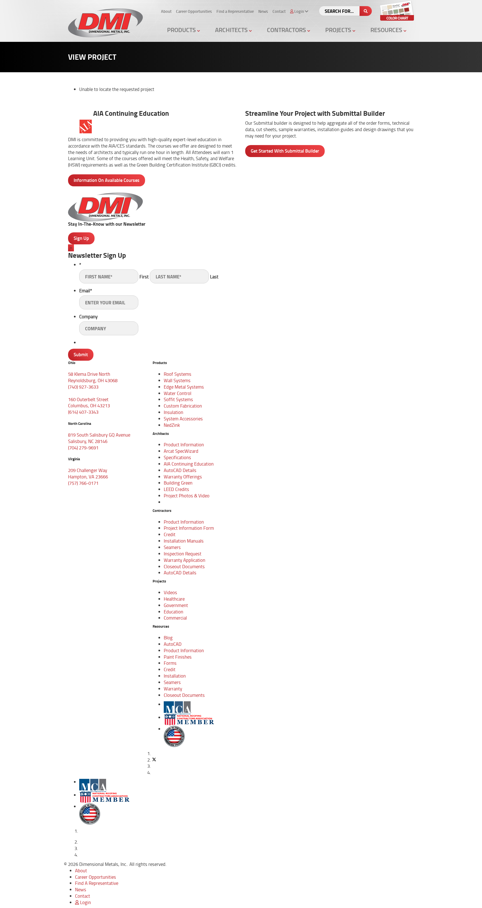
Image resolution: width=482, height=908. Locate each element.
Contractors (287, 29)
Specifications (177, 457)
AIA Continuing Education (189, 464)
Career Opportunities (194, 11)
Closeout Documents (184, 566)
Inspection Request (182, 553)
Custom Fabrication (183, 406)
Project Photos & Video (186, 495)
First (144, 277)
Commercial (175, 618)
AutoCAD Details (180, 470)
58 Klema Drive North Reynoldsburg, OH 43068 (92, 377)
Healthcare (174, 599)
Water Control (177, 393)
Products (182, 29)
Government (176, 605)
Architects (232, 29)
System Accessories (183, 418)
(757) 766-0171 (83, 483)
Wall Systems (177, 380)
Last (214, 277)
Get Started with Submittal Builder (285, 151)
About (166, 11)
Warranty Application (184, 560)
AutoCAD (173, 644)
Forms (170, 663)
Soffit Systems (178, 399)
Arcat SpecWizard (181, 451)
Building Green (178, 483)
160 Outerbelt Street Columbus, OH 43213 (89, 402)
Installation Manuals (184, 541)
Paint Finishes (178, 657)
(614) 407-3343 (83, 412)
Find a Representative (235, 11)
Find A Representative (96, 883)
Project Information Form (189, 528)
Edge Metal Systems (184, 387)
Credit (169, 534)
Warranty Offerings (183, 476)
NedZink (172, 425)
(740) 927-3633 (83, 387)
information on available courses (106, 180)
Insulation (173, 412)
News (263, 11)
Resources (387, 29)
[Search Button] (366, 11)
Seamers (172, 547)
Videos (170, 592)
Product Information (184, 444)
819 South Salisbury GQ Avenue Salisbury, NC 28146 (99, 438)
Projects (339, 29)
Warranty (173, 688)
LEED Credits (176, 489)
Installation (175, 676)
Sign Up (81, 238)
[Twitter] (154, 760)
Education (173, 611)
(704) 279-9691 (83, 447)
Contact (279, 11)
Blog (168, 637)
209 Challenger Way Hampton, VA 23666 (88, 473)
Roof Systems (177, 374)
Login (85, 902)
